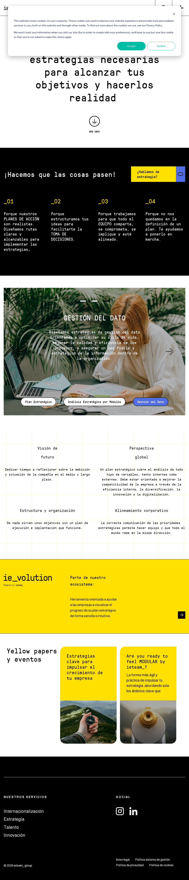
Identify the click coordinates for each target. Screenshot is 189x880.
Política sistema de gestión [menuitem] (152, 859)
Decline (161, 46)
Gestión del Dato (150, 402)
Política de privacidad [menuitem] (130, 865)
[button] (19, 351)
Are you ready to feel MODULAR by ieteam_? (147, 661)
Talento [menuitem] (11, 827)
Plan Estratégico (38, 402)
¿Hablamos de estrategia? (148, 174)
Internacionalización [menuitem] (24, 811)
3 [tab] (106, 301)
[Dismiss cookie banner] (174, 14)
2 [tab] (94, 301)
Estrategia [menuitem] (14, 819)
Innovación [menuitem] (14, 835)
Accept (131, 46)
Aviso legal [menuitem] (123, 859)
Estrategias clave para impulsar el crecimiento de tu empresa (85, 667)
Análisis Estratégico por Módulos (94, 402)
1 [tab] (83, 301)
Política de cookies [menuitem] (161, 865)
